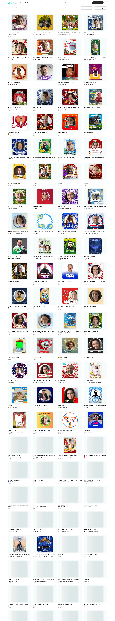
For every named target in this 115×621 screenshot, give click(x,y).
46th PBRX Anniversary (14, 455)
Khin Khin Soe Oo (63, 432)
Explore (22, 3)
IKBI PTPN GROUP (89, 481)
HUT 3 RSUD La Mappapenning (92, 107)
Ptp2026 (60, 554)
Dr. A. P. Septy (88, 506)
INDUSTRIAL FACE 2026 (14, 530)
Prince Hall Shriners (13, 283)
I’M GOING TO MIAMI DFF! (40, 281)
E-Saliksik (10, 405)
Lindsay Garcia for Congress (91, 233)
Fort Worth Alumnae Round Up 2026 (18, 331)
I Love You (36, 356)
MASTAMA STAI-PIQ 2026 (65, 332)
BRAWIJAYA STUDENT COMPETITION (43, 579)
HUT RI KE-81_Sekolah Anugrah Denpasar (95, 530)
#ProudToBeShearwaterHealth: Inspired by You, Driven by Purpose (19, 231)
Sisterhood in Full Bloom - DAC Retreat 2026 (19, 33)
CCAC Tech (11, 59)
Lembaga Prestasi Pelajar (40, 581)
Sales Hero (61, 405)
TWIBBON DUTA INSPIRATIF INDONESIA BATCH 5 (19, 554)
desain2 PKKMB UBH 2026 (91, 505)
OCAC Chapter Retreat (14, 107)
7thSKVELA (87, 258)
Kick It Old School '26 (90, 306)
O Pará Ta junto (12, 481)
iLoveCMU (86, 579)
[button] (65, 2)
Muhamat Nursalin (38, 59)
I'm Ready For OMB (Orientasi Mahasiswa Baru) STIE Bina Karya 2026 (19, 604)
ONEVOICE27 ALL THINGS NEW (41, 405)
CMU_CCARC (88, 581)
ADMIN (86, 183)
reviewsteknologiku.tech (65, 308)
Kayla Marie (11, 382)
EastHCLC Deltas (13, 84)
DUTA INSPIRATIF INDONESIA (15, 556)
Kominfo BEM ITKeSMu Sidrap (91, 134)
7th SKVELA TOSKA (89, 256)
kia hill (61, 183)
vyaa (36, 183)
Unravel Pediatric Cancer (40, 34)
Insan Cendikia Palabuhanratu (66, 581)
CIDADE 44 (87, 430)
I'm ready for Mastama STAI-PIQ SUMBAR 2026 (70, 331)
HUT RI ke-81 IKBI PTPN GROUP (92, 480)
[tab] (11, 8)
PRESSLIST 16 (12, 430)
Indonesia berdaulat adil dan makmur (94, 281)
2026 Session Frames (14, 281)
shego (10, 134)
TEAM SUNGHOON (38, 480)
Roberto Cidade (88, 432)
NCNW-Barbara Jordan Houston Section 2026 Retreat (70, 207)
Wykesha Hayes (63, 109)
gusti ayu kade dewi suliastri (91, 531)
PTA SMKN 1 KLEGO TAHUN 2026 (42, 57)
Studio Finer (62, 233)
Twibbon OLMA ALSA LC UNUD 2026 (18, 505)
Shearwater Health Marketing (15, 233)
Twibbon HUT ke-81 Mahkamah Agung (18, 182)
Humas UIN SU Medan (39, 158)
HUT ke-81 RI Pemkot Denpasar (67, 57)
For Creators (28, 3)
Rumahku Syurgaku (63, 505)
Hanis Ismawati (38, 357)
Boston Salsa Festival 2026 (66, 82)
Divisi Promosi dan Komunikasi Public (93, 382)
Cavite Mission (38, 407)
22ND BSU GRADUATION (90, 82)
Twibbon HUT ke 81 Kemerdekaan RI (94, 157)
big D (36, 109)
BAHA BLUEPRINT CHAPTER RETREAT (69, 107)
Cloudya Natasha (89, 208)
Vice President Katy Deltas (40, 134)
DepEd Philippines (13, 407)
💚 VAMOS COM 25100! (14, 256)
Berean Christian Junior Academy (17, 306)
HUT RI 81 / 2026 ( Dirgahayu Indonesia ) (44, 381)
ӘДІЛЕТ (35, 82)
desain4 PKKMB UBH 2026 (40, 604)
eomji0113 (37, 233)
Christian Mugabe (89, 84)
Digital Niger (62, 134)
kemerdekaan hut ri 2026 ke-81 (67, 530)
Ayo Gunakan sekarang (65, 604)
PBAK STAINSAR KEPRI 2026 (92, 604)
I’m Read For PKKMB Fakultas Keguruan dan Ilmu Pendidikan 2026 (95, 405)
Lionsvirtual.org (63, 357)
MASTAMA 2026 (88, 132)
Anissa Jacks (12, 332)
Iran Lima (62, 283)
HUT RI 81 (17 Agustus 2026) (66, 306)
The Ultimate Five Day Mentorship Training (45, 256)
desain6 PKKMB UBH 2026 (91, 554)
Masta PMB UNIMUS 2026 (91, 331)
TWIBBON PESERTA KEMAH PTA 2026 (69, 33)
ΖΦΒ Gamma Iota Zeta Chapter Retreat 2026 (19, 157)
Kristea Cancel (12, 308)
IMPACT (36, 208)
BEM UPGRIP (62, 606)
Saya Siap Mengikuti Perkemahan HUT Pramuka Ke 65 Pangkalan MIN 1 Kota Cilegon (45, 455)
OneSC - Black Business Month (67, 231)
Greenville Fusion (89, 357)
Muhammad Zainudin (89, 457)
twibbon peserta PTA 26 (40, 182)
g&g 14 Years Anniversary (65, 430)
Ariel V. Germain (12, 34)
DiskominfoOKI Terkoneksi (40, 506)
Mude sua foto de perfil (65, 281)
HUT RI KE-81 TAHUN (89, 182)
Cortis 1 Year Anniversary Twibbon (43, 231)
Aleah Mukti (62, 506)
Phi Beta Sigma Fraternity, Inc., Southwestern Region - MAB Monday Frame (45, 554)
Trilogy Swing (87, 356)
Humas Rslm (88, 109)
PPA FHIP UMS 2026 (13, 579)
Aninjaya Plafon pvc (39, 457)
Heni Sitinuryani (88, 158)
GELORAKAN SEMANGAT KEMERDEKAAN (69, 579)
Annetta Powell (38, 258)
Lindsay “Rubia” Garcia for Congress (94, 231)
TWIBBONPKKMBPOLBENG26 (66, 256)
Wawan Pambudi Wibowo (90, 59)
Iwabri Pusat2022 (89, 283)
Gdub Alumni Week (13, 381)
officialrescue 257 (13, 531)
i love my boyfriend (13, 132)
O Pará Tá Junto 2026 (14, 480)
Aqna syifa (87, 606)
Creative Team (12, 606)
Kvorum (36, 84)
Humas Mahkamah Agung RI (15, 183)
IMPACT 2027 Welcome (39, 207)
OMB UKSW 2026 (88, 381)
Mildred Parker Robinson (65, 208)
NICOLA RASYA (88, 407)
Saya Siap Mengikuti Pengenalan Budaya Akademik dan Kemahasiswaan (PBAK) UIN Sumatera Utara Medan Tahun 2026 (45, 157)
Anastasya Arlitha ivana (14, 357)
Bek (86, 308)
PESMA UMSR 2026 (89, 33)
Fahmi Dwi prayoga (13, 208)
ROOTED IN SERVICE (64, 356)
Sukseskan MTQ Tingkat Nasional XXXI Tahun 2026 (95, 57)
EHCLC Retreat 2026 (14, 82)
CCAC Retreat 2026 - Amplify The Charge (19, 57)
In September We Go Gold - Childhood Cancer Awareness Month (45, 33)
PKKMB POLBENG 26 (64, 258)
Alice (36, 481)
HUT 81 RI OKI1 (37, 505)
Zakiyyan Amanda (13, 581)
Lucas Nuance (38, 283)
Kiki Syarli (62, 382)
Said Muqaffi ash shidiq (65, 34)
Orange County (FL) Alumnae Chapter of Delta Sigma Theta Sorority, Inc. (20, 109)
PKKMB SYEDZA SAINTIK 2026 (66, 157)
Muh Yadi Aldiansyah (89, 34)
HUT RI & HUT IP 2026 (39, 306)
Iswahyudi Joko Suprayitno (91, 332)
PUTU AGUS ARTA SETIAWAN (41, 308)
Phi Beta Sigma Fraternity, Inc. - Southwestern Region (46, 556)
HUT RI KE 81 (61, 381)
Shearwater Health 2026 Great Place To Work (45, 331)
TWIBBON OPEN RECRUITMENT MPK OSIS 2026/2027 (95, 207)
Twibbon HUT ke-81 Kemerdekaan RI (68, 455)
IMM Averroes (38, 531)
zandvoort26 (37, 107)
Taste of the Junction (39, 432)
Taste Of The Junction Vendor (42, 430)
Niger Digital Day (63, 132)
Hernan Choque (63, 84)
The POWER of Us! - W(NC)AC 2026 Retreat (70, 182)
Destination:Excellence (40, 132)
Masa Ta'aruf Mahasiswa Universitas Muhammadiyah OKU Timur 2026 (95, 455)
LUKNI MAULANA (63, 407)
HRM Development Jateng (15, 457)
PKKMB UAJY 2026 (13, 356)
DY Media (11, 158)
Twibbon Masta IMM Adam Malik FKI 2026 (70, 480)
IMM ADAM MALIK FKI (64, 481)
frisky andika (62, 158)
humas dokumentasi (64, 59)
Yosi (10, 506)
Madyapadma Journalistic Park (16, 432)
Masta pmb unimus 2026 (15, 207)
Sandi (61, 556)
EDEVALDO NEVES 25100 (14, 258)
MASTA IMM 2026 (38, 530)
